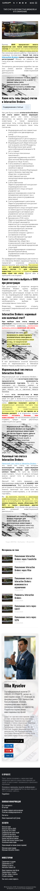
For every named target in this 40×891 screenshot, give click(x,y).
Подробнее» (6, 794)
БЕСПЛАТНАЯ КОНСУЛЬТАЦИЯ (13, 741)
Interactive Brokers (10, 57)
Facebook (8, 755)
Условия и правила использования (12, 810)
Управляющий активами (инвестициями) (14, 845)
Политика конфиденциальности (12, 812)
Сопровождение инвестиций (10, 832)
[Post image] (7, 559)
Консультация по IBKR (9, 828)
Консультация (6, 826)
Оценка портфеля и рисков (10, 838)
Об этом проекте (7, 805)
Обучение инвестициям (9, 848)
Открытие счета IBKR (9, 830)
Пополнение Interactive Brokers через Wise (25, 569)
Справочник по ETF (7, 863)
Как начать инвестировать (10, 879)
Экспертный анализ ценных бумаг (12, 840)
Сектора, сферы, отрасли (9, 874)
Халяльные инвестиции (9, 842)
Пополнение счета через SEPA (25, 619)
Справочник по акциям (9, 861)
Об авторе (5, 807)
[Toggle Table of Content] (26, 107)
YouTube (7, 750)
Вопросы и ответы (7, 865)
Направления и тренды (9, 872)
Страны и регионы (7, 876)
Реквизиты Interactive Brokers (24, 596)
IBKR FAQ (6, 23)
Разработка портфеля (9, 834)
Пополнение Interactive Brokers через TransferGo (25, 557)
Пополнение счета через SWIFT (25, 607)
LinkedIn (8, 746)
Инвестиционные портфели (10, 870)
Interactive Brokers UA (8, 867)
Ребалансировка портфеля (10, 836)
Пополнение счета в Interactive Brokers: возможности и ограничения (23, 583)
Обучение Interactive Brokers (10, 850)
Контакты (5, 815)
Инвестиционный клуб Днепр (11, 818)
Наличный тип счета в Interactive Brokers (19, 463)
